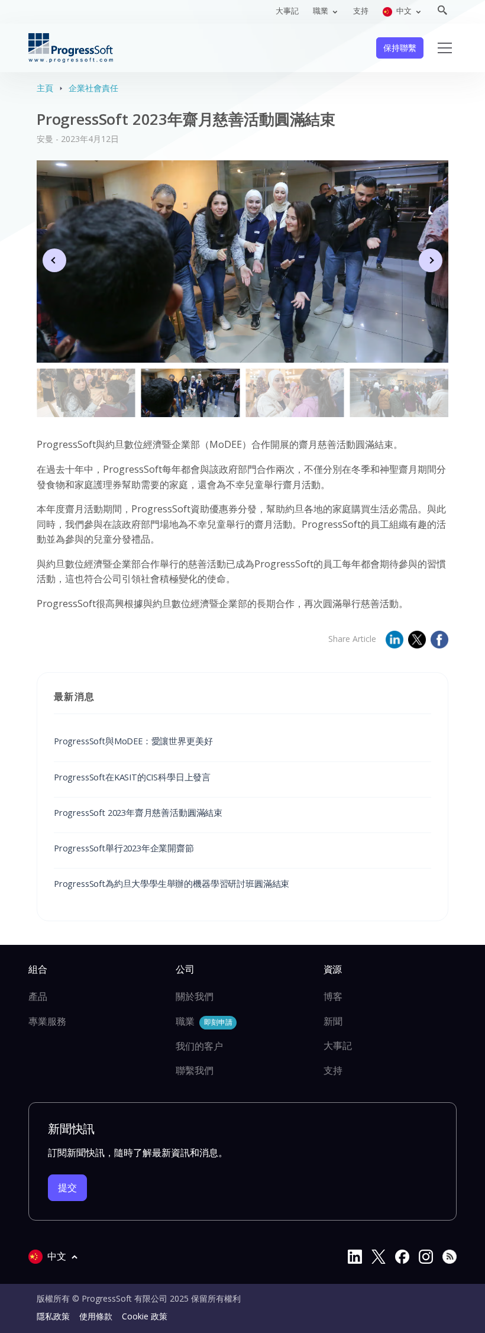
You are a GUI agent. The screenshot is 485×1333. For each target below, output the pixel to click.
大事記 (287, 10)
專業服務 (47, 1021)
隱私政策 (53, 1316)
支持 (360, 10)
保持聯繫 (399, 47)
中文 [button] (404, 10)
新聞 (333, 1021)
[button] (430, 260)
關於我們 (195, 996)
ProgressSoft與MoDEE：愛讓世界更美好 (133, 741)
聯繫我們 (195, 1070)
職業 (204, 1021)
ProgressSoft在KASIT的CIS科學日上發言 (132, 777)
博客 (333, 996)
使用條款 (95, 1316)
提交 (67, 1187)
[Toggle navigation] (445, 48)
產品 (37, 996)
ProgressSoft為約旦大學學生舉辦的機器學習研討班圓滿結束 (171, 883)
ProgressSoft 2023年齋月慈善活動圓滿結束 (138, 812)
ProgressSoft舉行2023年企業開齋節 (124, 848)
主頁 (45, 87)
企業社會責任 (93, 87)
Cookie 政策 (144, 1316)
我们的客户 (199, 1046)
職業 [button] (321, 10)
